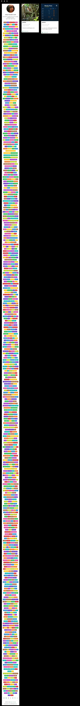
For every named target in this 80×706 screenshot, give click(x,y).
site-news (15, 571)
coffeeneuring (13, 150)
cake (11, 118)
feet (16, 235)
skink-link (5, 575)
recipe (10, 525)
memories (12, 396)
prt (9, 505)
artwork (6, 52)
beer (12, 70)
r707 (16, 512)
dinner (5, 198)
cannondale (6, 124)
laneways (5, 357)
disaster (9, 198)
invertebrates (11, 333)
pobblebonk (9, 492)
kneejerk (12, 351)
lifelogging (12, 364)
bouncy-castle (7, 100)
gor (13, 281)
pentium (10, 477)
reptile (10, 529)
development (11, 194)
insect (5, 329)
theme (4, 625)
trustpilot (12, 638)
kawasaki (16, 346)
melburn (9, 394)
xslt (4, 690)
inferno (15, 322)
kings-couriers (5, 351)
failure (6, 233)
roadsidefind (13, 540)
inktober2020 (15, 327)
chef (16, 135)
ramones (12, 518)
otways (16, 464)
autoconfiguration (7, 61)
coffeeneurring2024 (13, 159)
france (10, 253)
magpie (6, 383)
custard (5, 181)
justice (9, 344)
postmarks (14, 499)
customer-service (10, 181)
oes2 (10, 453)
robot (17, 540)
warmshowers (9, 660)
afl (9, 37)
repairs (7, 529)
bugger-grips (12, 109)
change (10, 135)
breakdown (14, 100)
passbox (11, 473)
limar (10, 366)
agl (13, 37)
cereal (12, 133)
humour (15, 314)
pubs (14, 505)
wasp (17, 660)
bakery (9, 65)
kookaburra (11, 353)
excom (8, 229)
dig (8, 196)
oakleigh (5, 451)
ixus (5, 340)
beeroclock (16, 70)
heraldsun (13, 303)
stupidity (4, 601)
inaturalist (9, 320)
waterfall (14, 662)
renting (13, 527)
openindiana (14, 457)
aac (12, 33)
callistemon (7, 120)
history (17, 305)
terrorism (15, 621)
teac (15, 614)
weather (5, 666)
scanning (10, 555)
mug (15, 420)
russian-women (14, 551)
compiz (11, 168)
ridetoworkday (6, 536)
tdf (13, 614)
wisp (16, 682)
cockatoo (5, 148)
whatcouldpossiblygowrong (8, 673)
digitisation (11, 196)
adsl (12, 35)
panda (13, 468)
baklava (12, 65)
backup (5, 65)
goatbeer (15, 277)
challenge (5, 135)
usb (15, 647)
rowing (5, 547)
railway (6, 516)
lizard (6, 370)
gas (4, 266)
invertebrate (6, 333)
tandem (6, 614)
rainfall (15, 516)
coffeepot (12, 161)
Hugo (9, 703)
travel (16, 634)
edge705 (4, 216)
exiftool (14, 229)
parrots (8, 473)
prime (9, 503)
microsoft (10, 401)
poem (16, 494)
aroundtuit (13, 50)
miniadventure (6, 403)
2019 (16, 22)
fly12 (5, 248)
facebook (8, 231)
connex (13, 170)
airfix (16, 37)
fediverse (13, 235)
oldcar (5, 455)
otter (13, 464)
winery (8, 682)
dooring (8, 205)
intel (16, 329)
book (4, 98)
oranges (7, 462)
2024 (16, 24)
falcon (9, 233)
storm (4, 599)
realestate (6, 525)
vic (5, 651)
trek (5, 636)
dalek (8, 187)
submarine (8, 601)
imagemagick (15, 318)
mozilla (16, 418)
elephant (16, 216)
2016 (8, 22)
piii (12, 488)
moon (10, 412)
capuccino (9, 126)
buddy (7, 109)
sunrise (8, 603)
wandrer (4, 660)
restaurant (14, 529)
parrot (4, 473)
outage (4, 466)
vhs (17, 649)
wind (15, 677)
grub (16, 290)
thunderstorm (12, 625)
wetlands (9, 671)
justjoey (13, 344)
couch (9, 172)
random (16, 518)
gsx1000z (8, 292)
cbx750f (9, 131)
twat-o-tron (16, 640)
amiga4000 (6, 44)
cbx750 (6, 131)
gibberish (15, 270)
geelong (9, 266)
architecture (5, 50)
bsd (4, 109)
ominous (8, 455)
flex (17, 244)
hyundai (9, 316)
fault (9, 235)
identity (5, 318)
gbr (6, 266)
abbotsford (16, 33)
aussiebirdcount (15, 57)
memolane (8, 396)
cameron (11, 122)
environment (12, 222)
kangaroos (9, 346)
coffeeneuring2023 (14, 155)
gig (3, 272)
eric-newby (6, 224)
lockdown (14, 370)
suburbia (13, 601)
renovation (6, 527)
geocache (5, 268)
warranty (13, 660)
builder (16, 109)
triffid (12, 636)
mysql (16, 427)
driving (12, 207)
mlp (16, 403)
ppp (16, 501)
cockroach (9, 148)
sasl (16, 553)
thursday (16, 625)
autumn (12, 61)
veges (15, 649)
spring (13, 592)
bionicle (5, 81)
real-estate (15, 523)
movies (12, 418)
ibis (12, 316)
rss (17, 547)
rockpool (8, 542)
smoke (16, 579)
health (16, 301)
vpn (10, 658)
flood (10, 246)
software (11, 586)
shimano (16, 564)
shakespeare (8, 564)
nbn (10, 431)
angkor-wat (15, 44)
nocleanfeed (11, 438)
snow (10, 584)
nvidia (11, 449)
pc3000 (6, 475)
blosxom (5, 94)
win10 (9, 677)
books (12, 98)
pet (8, 481)
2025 (4, 26)
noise (5, 440)
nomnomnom (9, 440)
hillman (10, 305)
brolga (9, 107)
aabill (10, 33)
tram (10, 634)
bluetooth (13, 94)
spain (16, 588)
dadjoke (5, 187)
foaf (8, 248)
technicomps (10, 616)
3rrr (17, 28)
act (3, 35)
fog (10, 248)
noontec (5, 442)
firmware (12, 242)
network (8, 436)
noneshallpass (15, 440)
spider (11, 590)
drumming (15, 207)
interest (6, 331)
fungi (17, 257)
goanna (9, 277)
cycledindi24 (15, 183)
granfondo (10, 285)
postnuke (5, 501)
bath (4, 70)
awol (8, 63)
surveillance (6, 608)
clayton (16, 144)
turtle (7, 640)
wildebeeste (11, 675)
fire (5, 242)
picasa (16, 486)
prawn (6, 503)
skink (15, 573)
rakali (9, 518)
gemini (13, 266)
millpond (14, 401)
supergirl (15, 603)
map (12, 383)
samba (5, 553)
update (6, 647)
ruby (5, 551)
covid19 (15, 172)
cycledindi (10, 183)
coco (13, 148)
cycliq (9, 185)
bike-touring (14, 76)
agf (11, 37)
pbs (17, 473)
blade (9, 89)
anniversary (5, 46)
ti (3, 627)
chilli (8, 137)
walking (16, 658)
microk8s (6, 401)
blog (12, 89)
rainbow (12, 516)
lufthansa (5, 375)
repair (16, 527)
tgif (3, 623)
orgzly (4, 464)
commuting (6, 168)
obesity (9, 451)
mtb (10, 420)
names (6, 429)
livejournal (16, 368)
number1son (7, 449)
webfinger (15, 666)
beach (9, 70)
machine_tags (7, 379)
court (11, 172)
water (6, 662)
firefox (9, 242)
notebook (14, 444)
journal (16, 342)
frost (4, 257)
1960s (5, 22)
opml (4, 462)
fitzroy (12, 244)
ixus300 (8, 340)
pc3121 (10, 475)
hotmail (16, 309)
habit (13, 296)
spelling (8, 590)
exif (10, 229)
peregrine (9, 479)
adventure (16, 35)
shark (12, 564)
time (10, 627)
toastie (13, 627)
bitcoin (14, 87)
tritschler (15, 636)
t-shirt (14, 610)
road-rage (11, 538)
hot (10, 309)
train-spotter (6, 634)
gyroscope (6, 296)
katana (13, 346)
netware (4, 436)
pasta (14, 473)
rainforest (5, 518)
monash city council (7, 407)
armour (10, 50)
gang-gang (5, 261)
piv (3, 490)
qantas (9, 510)
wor (9, 684)
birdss (9, 83)
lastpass (4, 359)
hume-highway (10, 314)
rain (8, 516)
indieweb (11, 322)
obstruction (6, 453)
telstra (9, 621)
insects (9, 329)
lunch (9, 375)
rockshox (12, 542)
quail (7, 512)
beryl (5, 74)
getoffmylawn (11, 270)
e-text (10, 211)
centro (9, 133)
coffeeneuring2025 (14, 157)
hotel (13, 309)
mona (13, 405)
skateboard (11, 573)
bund (11, 111)
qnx (16, 510)
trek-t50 (8, 636)
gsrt (5, 292)
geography (15, 268)
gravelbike (14, 285)
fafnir (12, 231)
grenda (5, 290)
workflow (4, 686)
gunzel (11, 294)
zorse (12, 695)
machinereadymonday (13, 379)
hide (4, 305)
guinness (5, 294)
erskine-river (14, 224)
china (16, 137)
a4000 (4, 33)
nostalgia (10, 444)
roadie (15, 538)
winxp (11, 682)
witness (6, 684)
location (10, 370)
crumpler (4, 179)
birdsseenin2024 (7, 85)
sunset (12, 603)
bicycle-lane (15, 74)
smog (13, 579)
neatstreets (14, 431)
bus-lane (16, 113)
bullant (8, 111)
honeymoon (12, 307)
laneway (15, 355)
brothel (16, 107)
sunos (5, 603)
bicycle (11, 74)
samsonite (9, 553)
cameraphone (7, 122)
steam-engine (11, 597)
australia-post (10, 59)
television (5, 621)
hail (15, 296)
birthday (11, 87)
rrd (9, 547)
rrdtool (12, 547)
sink (9, 571)
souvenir (12, 588)
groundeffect (10, 290)
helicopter (9, 303)
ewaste (5, 229)
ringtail (14, 536)
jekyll (4, 342)
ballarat (16, 65)
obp (16, 451)
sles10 (11, 577)
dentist (9, 192)
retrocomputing (7, 531)
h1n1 (10, 296)
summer (16, 601)
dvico (4, 211)
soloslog (15, 586)
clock (6, 146)
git (17, 272)
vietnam (5, 653)
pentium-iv (5, 479)
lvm (16, 375)
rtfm (10, 549)
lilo (8, 366)
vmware (8, 658)
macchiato (13, 377)
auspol (7, 57)
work (15, 684)
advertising (6, 37)
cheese (13, 135)
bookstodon (16, 98)
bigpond (6, 76)
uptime (13, 647)
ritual (5, 538)
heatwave (4, 303)
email (12, 218)
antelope (10, 46)
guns (8, 294)
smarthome (6, 579)
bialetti (8, 74)
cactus (6, 118)
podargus (14, 492)
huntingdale (5, 316)
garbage (12, 261)
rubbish (16, 549)
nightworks (6, 438)
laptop (13, 357)
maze (5, 390)
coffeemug (7, 150)
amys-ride (10, 44)
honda (8, 307)
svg (16, 608)
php (13, 486)
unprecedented (11, 645)
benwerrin (16, 72)
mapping (15, 383)
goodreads (12, 279)
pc (3, 475)
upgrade (9, 647)
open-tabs (15, 455)
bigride (10, 76)
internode (9, 331)
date (16, 187)
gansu (9, 261)
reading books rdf (10, 523)
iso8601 (5, 338)
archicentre (15, 48)
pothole (10, 501)
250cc (16, 26)
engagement (5, 220)
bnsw (5, 96)
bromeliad (12, 107)
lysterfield (9, 377)
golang (5, 279)
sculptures (5, 560)
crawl (12, 174)
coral (16, 170)
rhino (15, 531)
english (13, 220)
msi (7, 420)
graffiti (17, 283)
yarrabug (10, 690)
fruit (10, 257)
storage (16, 597)
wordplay (12, 684)
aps (7, 48)
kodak (7, 353)
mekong (16, 392)
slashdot (15, 575)
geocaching (10, 268)
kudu (6, 355)
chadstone (16, 133)
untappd (16, 645)
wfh (12, 671)
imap (6, 320)
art (17, 50)
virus (8, 653)
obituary (13, 451)
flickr (4, 246)
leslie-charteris (7, 364)
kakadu (16, 344)
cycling (6, 185)
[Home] (4, 1)
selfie (10, 562)
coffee (16, 148)
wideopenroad (15, 673)
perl (16, 479)
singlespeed (6, 571)
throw (7, 625)
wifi (5, 675)
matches (5, 388)
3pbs (14, 28)
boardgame (9, 96)
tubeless (16, 638)
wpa (14, 686)
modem (10, 405)
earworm (16, 211)
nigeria (17, 436)
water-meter (10, 662)
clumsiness (9, 146)
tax (8, 614)
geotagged (5, 270)
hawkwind (5, 301)
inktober (10, 327)
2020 (5, 24)
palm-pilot (9, 468)
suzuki (13, 608)
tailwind (15, 612)
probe (12, 503)
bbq (6, 70)
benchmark (11, 72)
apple (5, 48)
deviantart (15, 194)
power (13, 501)
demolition (5, 192)
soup (9, 588)
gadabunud (10, 259)
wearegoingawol (10, 664)
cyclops (15, 185)
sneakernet (7, 584)
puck (17, 505)
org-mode (11, 462)
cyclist (12, 185)
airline (5, 39)
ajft (10, 39)
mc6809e (15, 390)
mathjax (9, 388)
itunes (16, 338)
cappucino (5, 126)
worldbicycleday (10, 686)
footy (16, 248)
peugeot (15, 481)
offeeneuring (14, 453)
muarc (13, 420)
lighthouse (5, 366)
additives (7, 35)
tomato (17, 627)
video (15, 651)
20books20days (11, 26)
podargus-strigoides (7, 494)
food (13, 248)
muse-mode (6, 425)
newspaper (12, 436)
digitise (16, 196)
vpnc (13, 658)
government (5, 283)
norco (12, 442)
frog (9, 255)
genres (16, 266)
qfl (14, 510)
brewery (11, 102)
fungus (6, 259)
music (16, 425)
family (12, 233)
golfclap (8, 279)
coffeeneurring (7, 159)
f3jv (5, 231)
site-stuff (6, 573)
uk (4, 645)
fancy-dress (6, 235)
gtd (12, 292)
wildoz (6, 677)
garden (16, 261)
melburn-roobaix (14, 394)
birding (11, 81)
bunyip (5, 113)
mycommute (6, 427)
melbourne (5, 394)
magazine (9, 381)
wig (7, 675)
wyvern (4, 688)
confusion (9, 170)
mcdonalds (5, 392)
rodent (16, 542)
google (5, 281)
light (15, 364)
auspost (10, 57)
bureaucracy (9, 113)
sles (8, 577)
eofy (16, 222)
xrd (15, 688)
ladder (9, 355)
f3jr (17, 229)
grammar (6, 285)
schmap (16, 555)
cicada (16, 142)
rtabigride (7, 549)
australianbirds (15, 59)
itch (11, 338)
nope (8, 442)
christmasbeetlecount (7, 142)
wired (14, 682)
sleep (6, 577)
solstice (6, 588)
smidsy (10, 579)
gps (11, 283)
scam (6, 555)
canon (11, 124)
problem (15, 503)
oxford (17, 466)
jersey (8, 342)
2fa (3, 28)
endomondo (16, 218)
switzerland (5, 610)
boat (12, 96)
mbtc (8, 390)
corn (5, 172)
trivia (4, 638)
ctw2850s (13, 179)
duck (7, 209)
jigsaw (13, 342)
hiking (7, 305)
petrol (11, 481)
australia (5, 59)
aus (4, 57)
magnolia (16, 381)
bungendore (15, 111)
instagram (12, 329)
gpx (14, 283)
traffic (11, 632)
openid (10, 457)
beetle (4, 72)
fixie (15, 244)
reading (5, 523)
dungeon (10, 209)
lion (10, 368)
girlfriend (14, 272)
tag (5, 612)
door (5, 205)
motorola (5, 418)
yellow (14, 690)
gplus (9, 283)
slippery (15, 577)
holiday (5, 307)
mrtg (5, 420)
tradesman (7, 632)
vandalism (4, 649)
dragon (15, 205)
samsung (13, 553)
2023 (13, 24)
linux (7, 368)
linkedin (17, 366)
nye (13, 449)
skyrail (12, 575)
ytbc (16, 690)
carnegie (16, 126)
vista (16, 653)
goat (12, 277)
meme (4, 396)
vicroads (8, 651)
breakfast (7, 102)
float (7, 246)
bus (12, 113)
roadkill (4, 540)
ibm (14, 316)
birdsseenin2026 (5, 87)
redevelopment (14, 525)
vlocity (4, 658)
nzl (15, 449)
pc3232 (17, 475)
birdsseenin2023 (13, 83)
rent (9, 527)
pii (10, 488)
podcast (13, 494)
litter (12, 368)
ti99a (5, 627)
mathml (12, 388)
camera (15, 120)
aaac (7, 33)
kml (9, 351)
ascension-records (11, 52)
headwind (12, 301)
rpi (7, 547)
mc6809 (11, 390)
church (13, 142)
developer (5, 194)
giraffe (11, 272)
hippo (13, 305)
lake (11, 355)
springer (16, 592)
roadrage (8, 540)
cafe (8, 118)
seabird (9, 560)
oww (13, 466)
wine (4, 682)
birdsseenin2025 (13, 85)
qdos (12, 510)
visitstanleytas (12, 653)
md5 (9, 392)
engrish (17, 220)
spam (5, 590)
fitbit (9, 244)
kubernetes (16, 353)
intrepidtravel (15, 331)
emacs (9, 218)
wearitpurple (16, 664)
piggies (8, 488)
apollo (16, 46)
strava (17, 599)
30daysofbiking (8, 28)
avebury (5, 63)
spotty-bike (9, 592)
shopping (9, 566)
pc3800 (6, 477)
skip (9, 575)
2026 (7, 26)
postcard (10, 499)
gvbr (14, 294)
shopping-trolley (14, 566)
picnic (5, 488)
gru (13, 290)
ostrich (10, 464)
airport (8, 39)
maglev (13, 381)
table (16, 610)
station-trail (6, 597)
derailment (13, 192)
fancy (15, 233)
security (16, 560)
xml (10, 688)
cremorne (15, 174)
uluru (7, 645)
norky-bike (15, 442)
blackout (6, 89)
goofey (16, 279)
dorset (12, 205)
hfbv (17, 303)
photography (6, 486)
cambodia (11, 120)
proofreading (6, 505)
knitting (16, 351)
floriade (13, 246)
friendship (5, 255)
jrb (4, 344)
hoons (16, 307)
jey (10, 342)
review (12, 531)
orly (7, 464)
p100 (5, 468)
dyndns (7, 211)
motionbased (10, 414)
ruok (10, 551)
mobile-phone (5, 405)
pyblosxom (5, 510)
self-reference (6, 562)
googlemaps (9, 281)
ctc (10, 179)
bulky (5, 111)
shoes (5, 566)
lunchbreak (13, 375)
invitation (15, 333)
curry (17, 179)
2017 (10, 22)
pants (15, 468)
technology (15, 616)
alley (13, 39)
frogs (16, 255)
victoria (12, 651)
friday (17, 253)
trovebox (8, 638)
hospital (7, 309)
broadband (5, 107)
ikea (11, 318)
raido (8, 514)
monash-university (14, 407)
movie (9, 418)
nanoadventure (11, 429)
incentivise (14, 320)
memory (16, 396)
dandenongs (12, 187)
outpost (8, 466)
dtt (4, 209)
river (8, 538)
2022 (10, 24)
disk (16, 198)
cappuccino (14, 124)
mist (14, 403)
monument (6, 412)
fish (15, 242)
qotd (4, 512)
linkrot (4, 368)
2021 (8, 24)
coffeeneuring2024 (7, 157)
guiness (15, 292)
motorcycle (6, 416)
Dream (16, 703)
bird (7, 81)
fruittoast (13, 257)
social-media (6, 586)
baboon (14, 63)
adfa (10, 35)
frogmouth (12, 255)
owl (11, 466)
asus (16, 52)
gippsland (6, 272)
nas (15, 429)
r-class (14, 512)
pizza (10, 490)
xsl (17, 688)
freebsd (13, 253)
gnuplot (5, 277)
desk (17, 192)
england (9, 220)
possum (6, 499)
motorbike (15, 414)
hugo (6, 314)
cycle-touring (6, 183)
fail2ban (15, 231)
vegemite (11, 649)
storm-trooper (8, 599)
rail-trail (12, 514)
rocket (5, 542)
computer (14, 168)
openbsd (6, 457)
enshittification (6, 222)
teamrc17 (5, 616)
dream (9, 207)
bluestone (9, 94)
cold (15, 161)
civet (13, 144)
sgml (4, 564)
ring (10, 536)
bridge (15, 102)
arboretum (10, 48)
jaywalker (15, 340)
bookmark (7, 98)
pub (11, 505)
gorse (16, 281)
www (17, 686)
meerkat (12, 392)
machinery (4, 381)
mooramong (14, 412)
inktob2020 (6, 327)
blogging (15, 89)
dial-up (5, 196)
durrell (14, 209)
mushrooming (11, 425)
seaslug (13, 560)
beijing (8, 72)
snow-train (14, 584)
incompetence (7, 322)
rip (16, 536)
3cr (12, 28)
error (10, 224)
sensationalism (15, 562)
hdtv (9, 301)
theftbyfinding (15, 623)
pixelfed (7, 490)
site (12, 571)
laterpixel (16, 359)
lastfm (16, 357)
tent (12, 621)
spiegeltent (15, 590)
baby (17, 63)
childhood (5, 137)
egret (8, 216)
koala (4, 353)
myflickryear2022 (11, 427)
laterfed (8, 359)
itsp (13, 338)
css (7, 179)
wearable (5, 664)
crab (9, 174)
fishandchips (5, 244)
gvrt (16, 294)
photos (10, 486)
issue (8, 338)
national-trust (7, 431)
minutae (11, 403)
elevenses (5, 218)
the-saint (7, 623)
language (9, 357)
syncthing (9, 610)
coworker (5, 174)
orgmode (16, 462)
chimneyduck (13, 137)
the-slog (11, 623)
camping (15, 122)
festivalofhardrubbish (14, 237)
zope (9, 695)
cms (15, 146)
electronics (12, 216)
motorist (15, 416)
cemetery (15, 131)
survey (10, 608)
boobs (16, 96)
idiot (8, 318)
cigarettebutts (9, 144)
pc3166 (13, 475)
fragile (7, 253)
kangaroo (4, 346)
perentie (13, 479)
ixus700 (11, 340)
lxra (6, 377)
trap (13, 634)
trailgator (14, 632)
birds (6, 83)
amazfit (16, 39)
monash (16, 405)
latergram (12, 359)
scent (13, 555)
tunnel (4, 640)
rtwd (13, 549)
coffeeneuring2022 (7, 155)
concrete (5, 170)
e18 (13, 211)
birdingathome (15, 81)
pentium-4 (14, 477)
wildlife (15, 675)
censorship (5, 133)
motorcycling (11, 416)
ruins (7, 551)
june (6, 344)
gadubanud (14, 259)
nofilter (15, 438)
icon (17, 316)
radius (6, 514)
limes (13, 366)
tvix (12, 640)
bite (17, 87)
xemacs (8, 688)
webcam (11, 666)
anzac (13, 46)
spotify (5, 592)
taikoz (12, 612)
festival (8, 237)
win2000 (12, 677)
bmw (17, 94)
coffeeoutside (7, 161)
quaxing (10, 512)
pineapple (15, 488)
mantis (9, 383)
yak (6, 690)
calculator (14, 118)
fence (5, 237)
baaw (10, 63)
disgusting (12, 198)
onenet (12, 455)
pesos (6, 481)
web (8, 666)
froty (7, 257)
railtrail (15, 514)
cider (4, 144)
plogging (16, 490)
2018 (13, 22)
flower (17, 246)
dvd (16, 209)
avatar (16, 61)
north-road (6, 444)
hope (4, 309)
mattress (16, 388)
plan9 (13, 490)
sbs (4, 555)
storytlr (13, 599)
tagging (8, 612)
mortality (5, 414)
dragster (5, 207)
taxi (11, 614)
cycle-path (15, 181)
